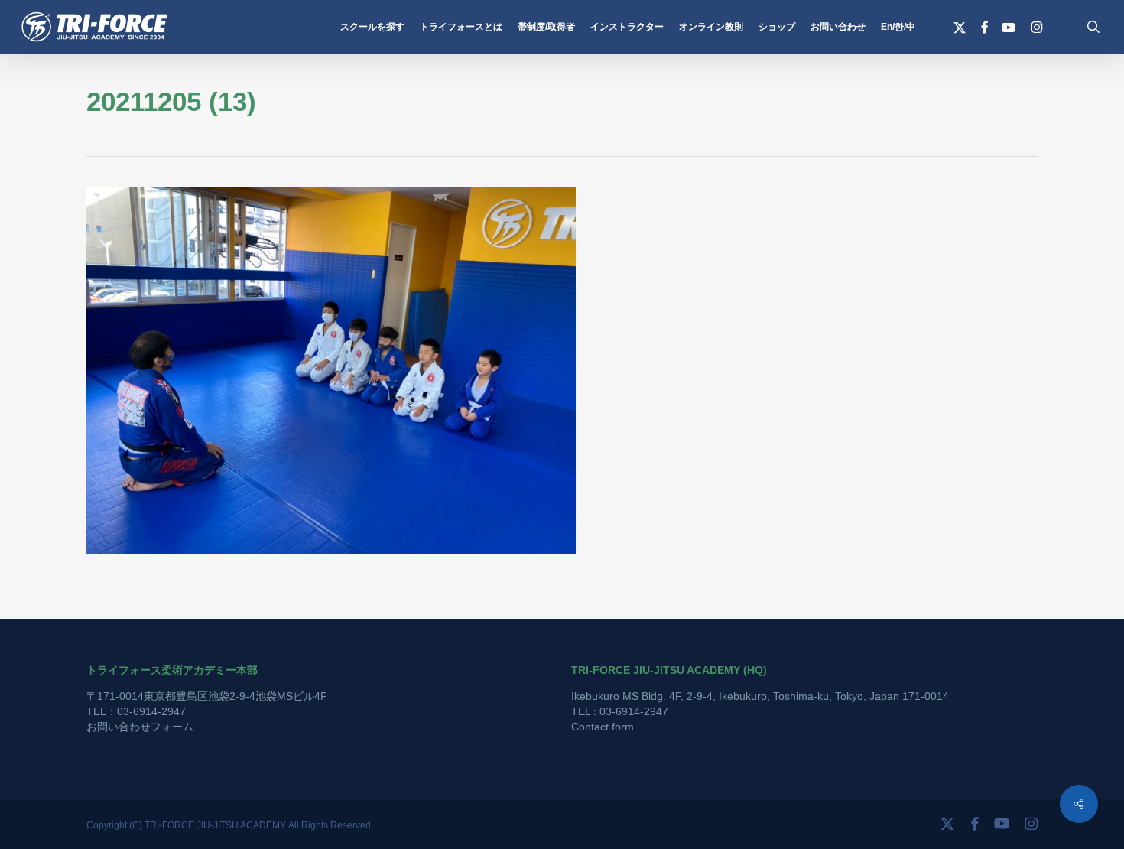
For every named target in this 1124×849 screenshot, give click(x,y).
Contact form (602, 727)
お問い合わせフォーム (139, 727)
